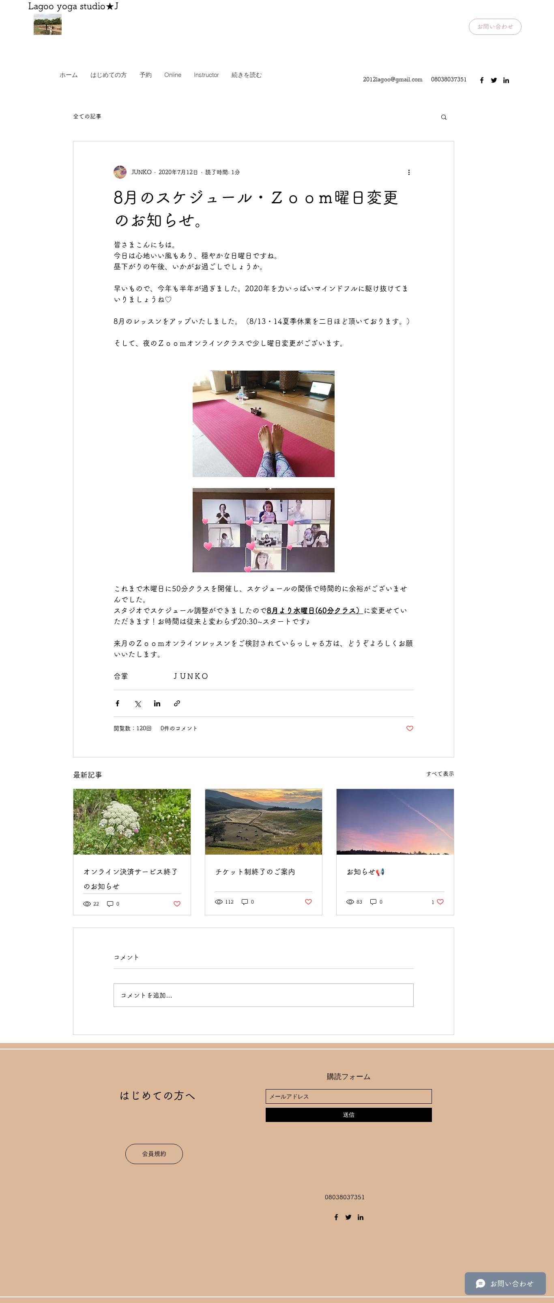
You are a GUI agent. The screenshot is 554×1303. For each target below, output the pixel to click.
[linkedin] (506, 80)
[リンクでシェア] (177, 703)
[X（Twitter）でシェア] (137, 703)
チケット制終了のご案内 (255, 871)
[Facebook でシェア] (117, 703)
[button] (444, 116)
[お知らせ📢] (395, 822)
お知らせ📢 (365, 871)
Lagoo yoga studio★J (73, 6)
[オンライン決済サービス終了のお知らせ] (132, 822)
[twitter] (494, 80)
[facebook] (482, 80)
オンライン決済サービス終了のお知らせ (130, 879)
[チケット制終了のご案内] (263, 822)
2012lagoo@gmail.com (393, 79)
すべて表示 (440, 773)
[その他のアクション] (409, 172)
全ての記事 (87, 116)
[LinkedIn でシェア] (157, 703)
